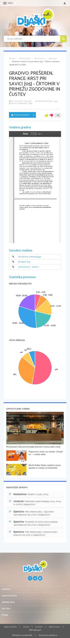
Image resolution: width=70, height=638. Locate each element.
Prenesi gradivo (21, 115)
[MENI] (4, 3)
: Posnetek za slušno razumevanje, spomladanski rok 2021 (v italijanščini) (35, 523)
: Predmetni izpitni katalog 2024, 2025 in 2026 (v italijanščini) (37, 503)
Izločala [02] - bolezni (28, 267)
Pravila (26, 627)
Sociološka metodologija (29, 256)
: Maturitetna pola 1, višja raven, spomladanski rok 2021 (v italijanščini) (33, 513)
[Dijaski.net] (35, 18)
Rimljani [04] (24, 262)
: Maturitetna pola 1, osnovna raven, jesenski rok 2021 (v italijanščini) (35, 533)
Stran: (26, 134)
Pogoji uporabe (10, 627)
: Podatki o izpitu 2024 (30, 494)
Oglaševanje (54, 627)
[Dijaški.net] (35, 568)
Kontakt (39, 627)
